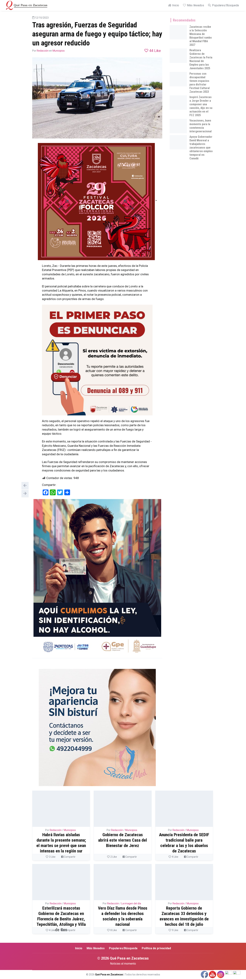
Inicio (175, 5)
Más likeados (195, 5)
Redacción (43, 50)
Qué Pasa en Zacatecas (109, 974)
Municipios (59, 50)
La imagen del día (131, 903)
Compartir (69, 856)
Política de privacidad (156, 948)
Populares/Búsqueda (225, 5)
